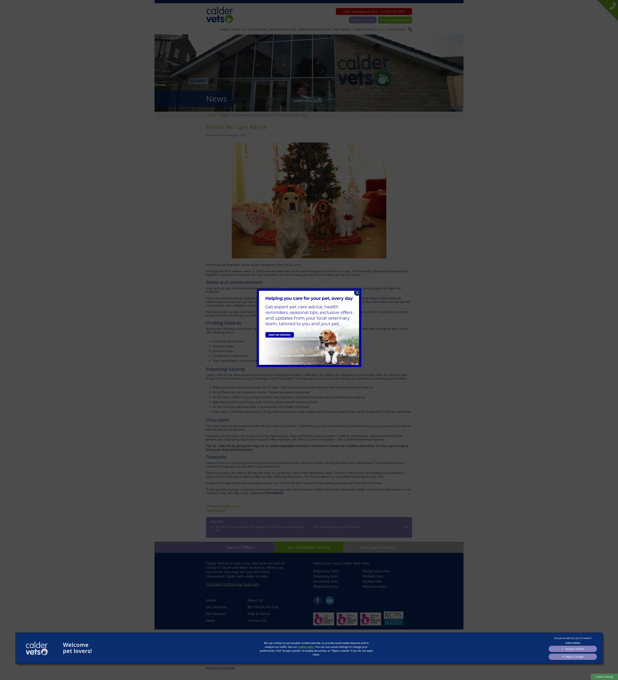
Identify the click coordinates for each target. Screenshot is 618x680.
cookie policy (306, 647)
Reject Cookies (575, 656)
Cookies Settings (604, 676)
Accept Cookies (574, 649)
